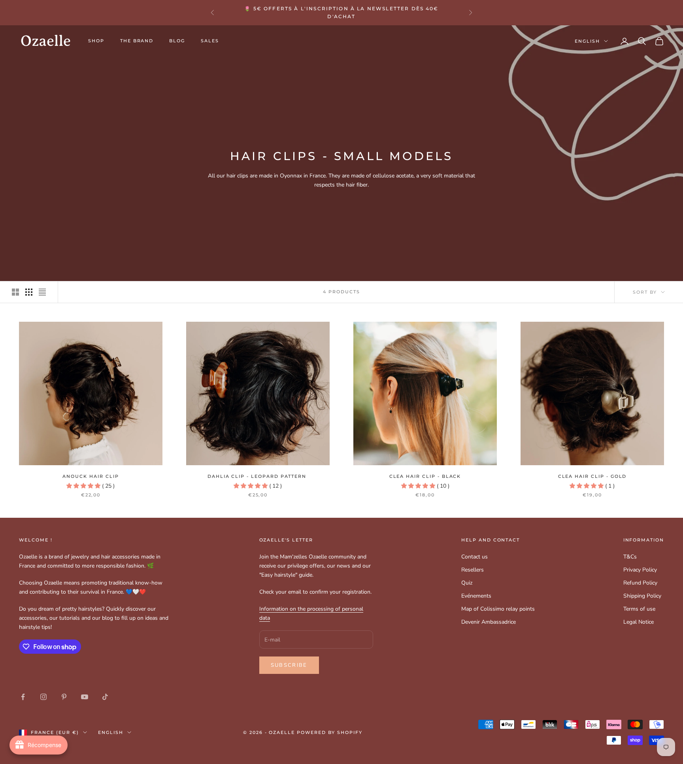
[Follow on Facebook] (23, 697)
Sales (210, 40)
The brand (137, 40)
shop (96, 40)
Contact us (474, 556)
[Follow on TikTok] (105, 697)
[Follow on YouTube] (85, 697)
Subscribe (289, 665)
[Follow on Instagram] (43, 697)
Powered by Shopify (329, 732)
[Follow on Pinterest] (64, 697)
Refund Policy (640, 583)
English (587, 41)
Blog (177, 40)
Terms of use (639, 609)
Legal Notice (638, 622)
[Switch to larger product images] (15, 292)
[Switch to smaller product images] (28, 292)
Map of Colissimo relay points (498, 609)
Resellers (472, 569)
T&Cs (630, 556)
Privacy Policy (640, 569)
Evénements (476, 596)
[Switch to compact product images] (42, 292)
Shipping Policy (642, 596)
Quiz (466, 583)
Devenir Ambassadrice (488, 622)
